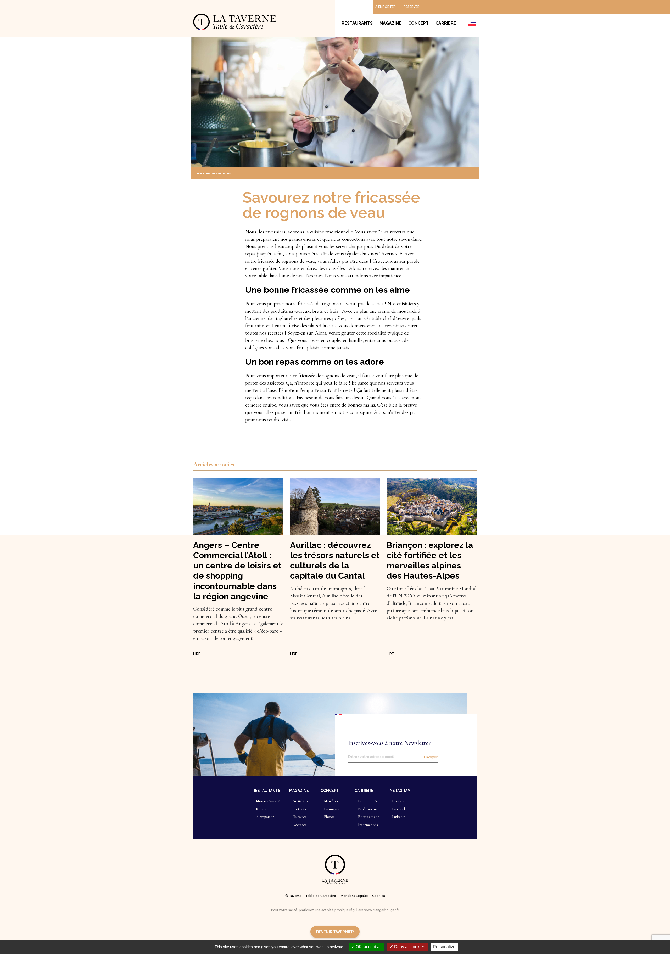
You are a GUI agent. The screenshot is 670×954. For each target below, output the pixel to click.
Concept (418, 23)
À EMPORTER (385, 7)
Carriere (446, 23)
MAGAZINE (299, 790)
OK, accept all (368, 947)
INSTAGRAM (400, 790)
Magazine (390, 23)
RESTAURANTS (266, 790)
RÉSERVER (412, 7)
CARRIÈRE (364, 790)
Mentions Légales (354, 896)
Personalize (444, 947)
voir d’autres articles (213, 173)
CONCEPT (330, 790)
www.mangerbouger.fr (381, 910)
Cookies (378, 896)
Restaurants (357, 23)
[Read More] (196, 654)
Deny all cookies (409, 947)
